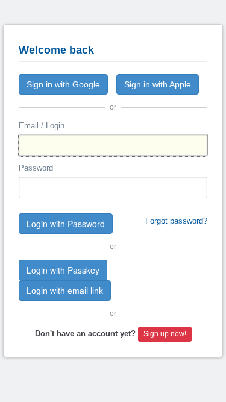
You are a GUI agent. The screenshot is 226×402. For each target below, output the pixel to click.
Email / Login (41, 125)
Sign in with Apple (157, 84)
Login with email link (65, 290)
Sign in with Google (63, 84)
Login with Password (66, 224)
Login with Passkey (63, 270)
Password (36, 167)
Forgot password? (176, 220)
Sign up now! (164, 334)
